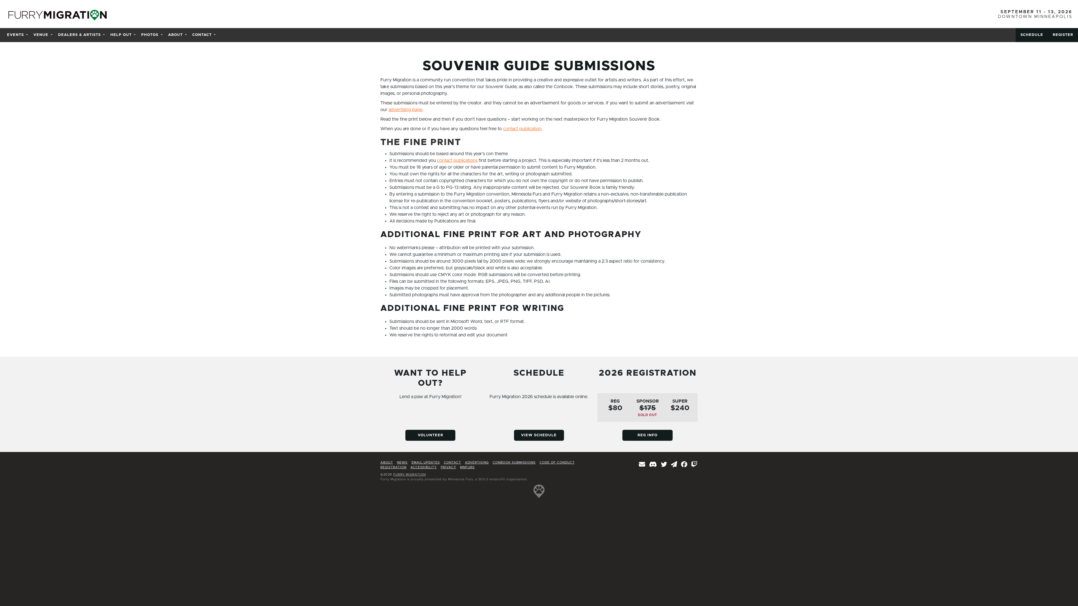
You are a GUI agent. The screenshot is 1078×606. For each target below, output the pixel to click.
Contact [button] (202, 35)
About (386, 462)
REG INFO (647, 435)
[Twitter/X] (664, 465)
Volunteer (430, 435)
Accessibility (423, 467)
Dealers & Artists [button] (79, 35)
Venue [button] (40, 35)
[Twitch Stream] (694, 465)
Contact (452, 462)
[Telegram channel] (674, 465)
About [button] (175, 35)
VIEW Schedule (539, 435)
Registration (393, 467)
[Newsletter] (642, 465)
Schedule (1031, 35)
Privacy (448, 467)
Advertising (477, 462)
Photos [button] (149, 35)
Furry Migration (409, 474)
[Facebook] (684, 465)
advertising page (405, 109)
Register (1063, 35)
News (402, 462)
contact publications (457, 160)
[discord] (653, 465)
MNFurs (467, 467)
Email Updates (426, 462)
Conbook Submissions (514, 462)
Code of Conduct (557, 462)
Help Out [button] (121, 35)
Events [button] (15, 35)
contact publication (522, 129)
